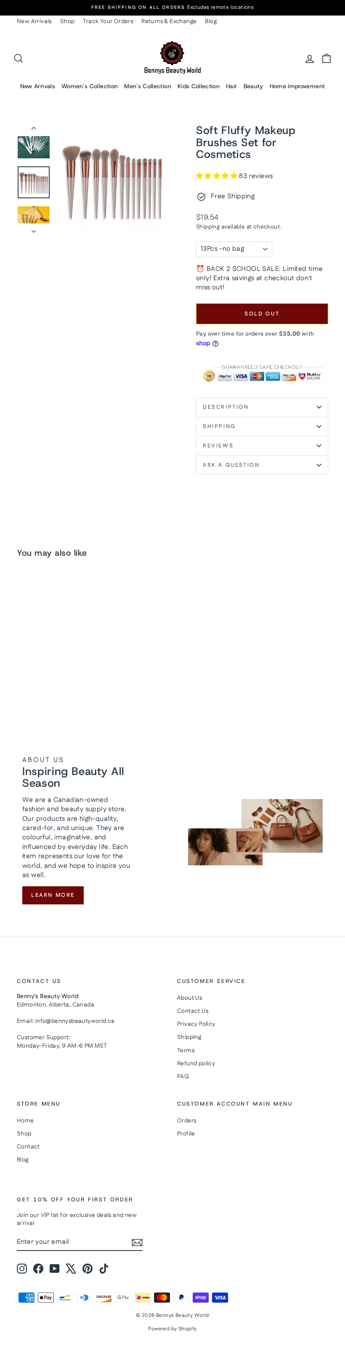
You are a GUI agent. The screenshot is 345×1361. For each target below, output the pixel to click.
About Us (189, 998)
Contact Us (192, 1011)
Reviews (218, 445)
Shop (67, 21)
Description (226, 407)
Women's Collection (89, 86)
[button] (217, 176)
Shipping (208, 227)
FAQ (183, 1076)
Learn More (53, 895)
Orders (186, 1121)
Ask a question (231, 465)
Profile (186, 1134)
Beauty (253, 86)
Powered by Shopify (172, 1328)
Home (25, 1121)
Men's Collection (147, 86)
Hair (231, 86)
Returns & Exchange (168, 21)
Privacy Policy (196, 1024)
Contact (28, 1147)
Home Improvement (297, 86)
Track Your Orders (108, 21)
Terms (185, 1050)
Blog (211, 21)
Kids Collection (199, 86)
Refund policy (196, 1063)
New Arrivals (34, 21)
